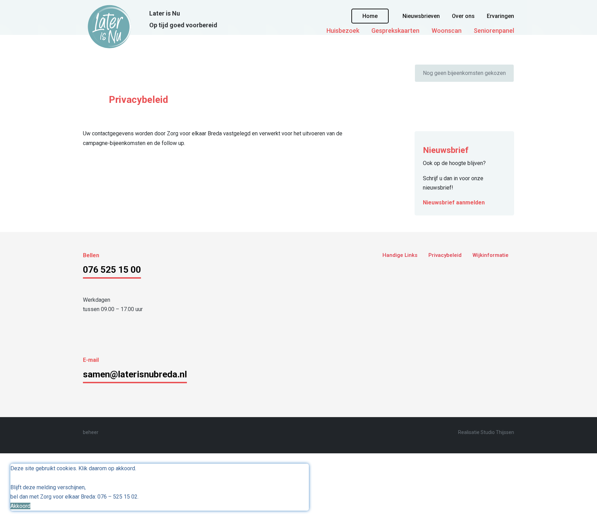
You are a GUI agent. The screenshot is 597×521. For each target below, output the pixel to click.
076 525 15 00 (112, 269)
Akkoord (20, 506)
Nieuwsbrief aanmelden (454, 202)
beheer (90, 432)
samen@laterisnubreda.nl (135, 374)
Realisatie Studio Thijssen (486, 432)
